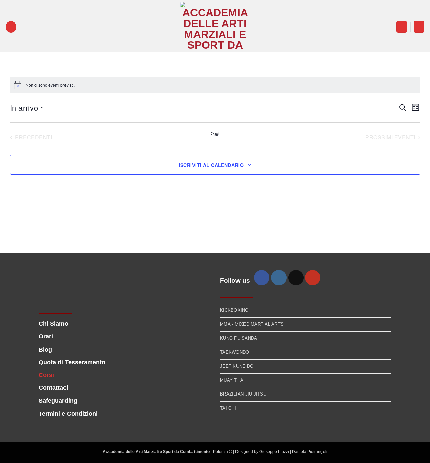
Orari (46, 336)
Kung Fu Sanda (238, 338)
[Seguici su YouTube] (312, 277)
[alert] (215, 85)
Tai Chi (228, 408)
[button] (11, 26)
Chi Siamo (53, 323)
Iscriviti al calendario (211, 164)
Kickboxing (234, 310)
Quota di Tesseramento (72, 362)
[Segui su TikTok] (296, 277)
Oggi (215, 133)
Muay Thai (232, 380)
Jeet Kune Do (236, 366)
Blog (45, 349)
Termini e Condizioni (68, 413)
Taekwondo (234, 352)
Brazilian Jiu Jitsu (243, 394)
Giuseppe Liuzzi (274, 451)
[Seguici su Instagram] (279, 277)
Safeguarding (58, 400)
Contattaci (53, 387)
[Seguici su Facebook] (261, 277)
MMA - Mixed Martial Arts (252, 324)
